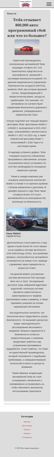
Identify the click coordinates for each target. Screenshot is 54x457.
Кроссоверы (27, 426)
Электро (27, 422)
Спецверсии (27, 437)
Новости (27, 430)
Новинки (27, 433)
